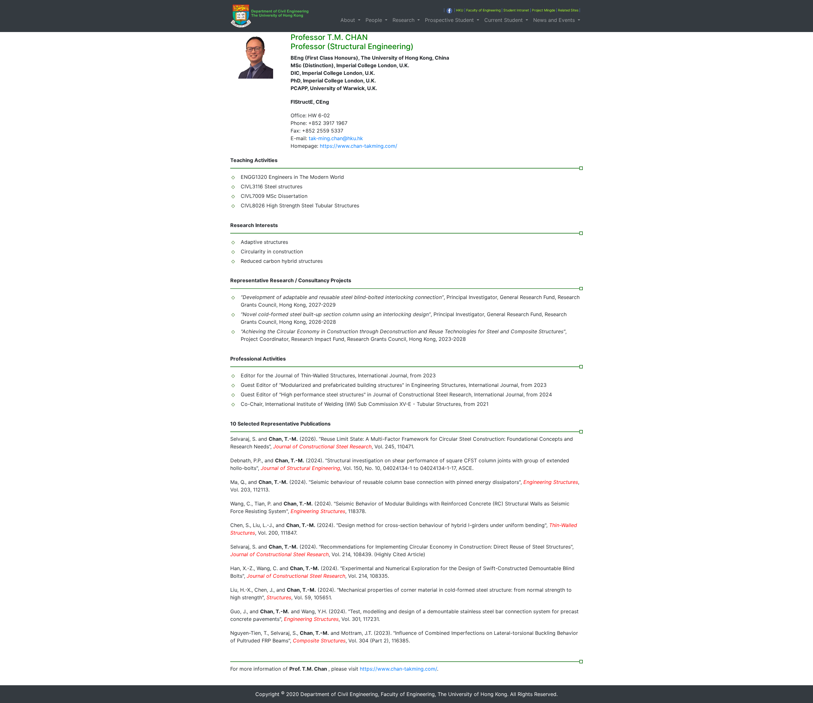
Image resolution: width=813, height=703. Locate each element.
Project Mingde (543, 10)
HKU (459, 10)
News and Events (554, 20)
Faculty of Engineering (483, 10)
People (375, 20)
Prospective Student (450, 20)
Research (404, 20)
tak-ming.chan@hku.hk (336, 138)
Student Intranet (516, 10)
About (348, 20)
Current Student (504, 20)
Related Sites (568, 10)
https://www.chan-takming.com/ (358, 146)
